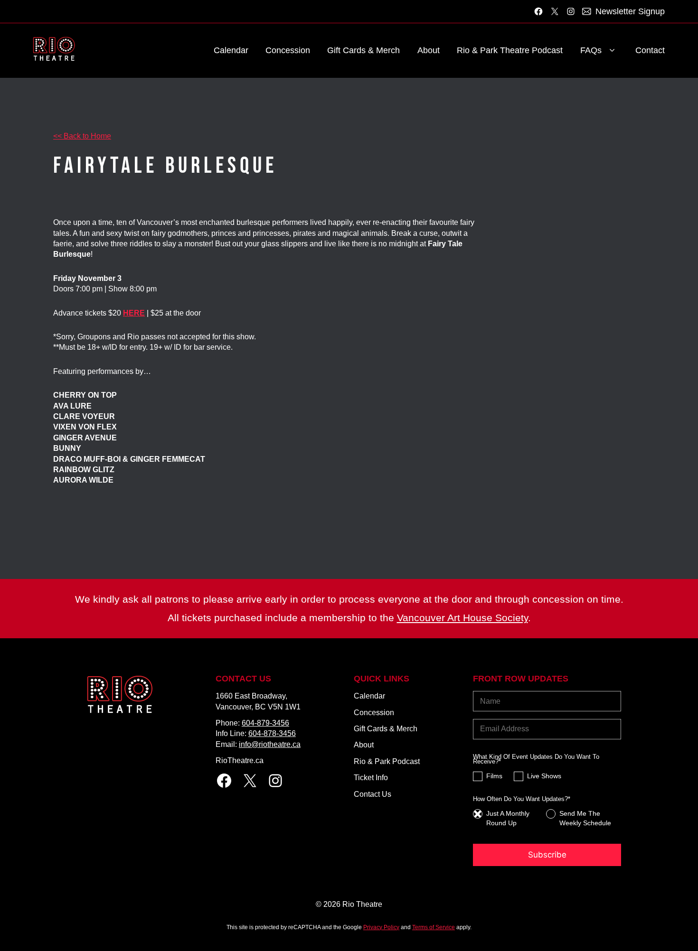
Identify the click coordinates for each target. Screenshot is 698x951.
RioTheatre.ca (240, 760)
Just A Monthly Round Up (507, 818)
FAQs (591, 50)
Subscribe (547, 854)
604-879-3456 (265, 723)
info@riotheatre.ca (270, 744)
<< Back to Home (82, 136)
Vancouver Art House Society (462, 617)
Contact (650, 50)
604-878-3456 (272, 733)
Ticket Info (371, 778)
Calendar (231, 50)
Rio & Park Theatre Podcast (510, 50)
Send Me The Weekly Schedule (585, 818)
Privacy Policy (381, 927)
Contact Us (372, 794)
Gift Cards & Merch (363, 50)
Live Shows (544, 776)
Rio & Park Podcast (387, 761)
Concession (287, 50)
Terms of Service (433, 927)
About (428, 50)
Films (494, 776)
